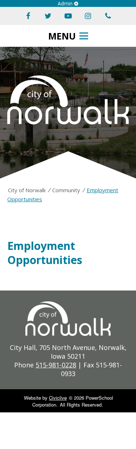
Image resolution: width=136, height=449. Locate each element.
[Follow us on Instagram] (88, 16)
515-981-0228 (56, 365)
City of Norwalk (27, 190)
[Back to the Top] (121, 414)
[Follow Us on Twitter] (48, 16)
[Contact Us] (108, 16)
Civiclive (58, 397)
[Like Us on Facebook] (28, 16)
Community (66, 190)
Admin (66, 3)
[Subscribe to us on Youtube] (68, 16)
